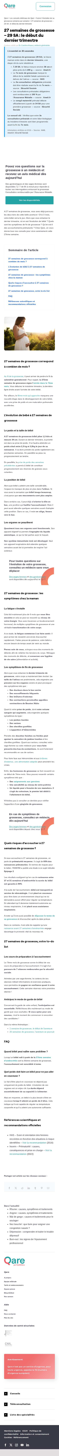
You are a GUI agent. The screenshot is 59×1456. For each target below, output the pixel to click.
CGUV (25, 1431)
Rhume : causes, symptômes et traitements (31, 1209)
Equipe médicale (10, 1281)
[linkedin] (27, 1445)
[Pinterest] (41, 1188)
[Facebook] (9, 1188)
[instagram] (16, 1445)
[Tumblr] (35, 1188)
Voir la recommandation (34, 1143)
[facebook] (5, 1445)
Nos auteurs (8, 1296)
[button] (29, 1393)
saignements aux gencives (27, 781)
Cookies (8, 1437)
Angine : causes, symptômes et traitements (31, 1213)
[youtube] (22, 1445)
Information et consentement (34, 1434)
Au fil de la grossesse (13, 376)
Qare (6, 18)
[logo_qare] (9, 4)
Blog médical (9, 1293)
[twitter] (11, 1445)
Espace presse (9, 1289)
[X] (15, 1188)
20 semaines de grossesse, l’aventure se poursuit (32, 1032)
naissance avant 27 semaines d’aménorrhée (24, 928)
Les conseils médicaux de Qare (22, 18)
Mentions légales (12, 1431)
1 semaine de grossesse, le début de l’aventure (31, 1028)
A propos (7, 1278)
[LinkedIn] (28, 1188)
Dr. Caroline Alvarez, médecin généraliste (34, 45)
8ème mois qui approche (29, 396)
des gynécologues (38, 577)
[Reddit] (22, 1188)
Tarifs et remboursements (13, 1285)
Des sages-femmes (18, 577)
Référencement (21, 1437)
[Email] (48, 1188)
